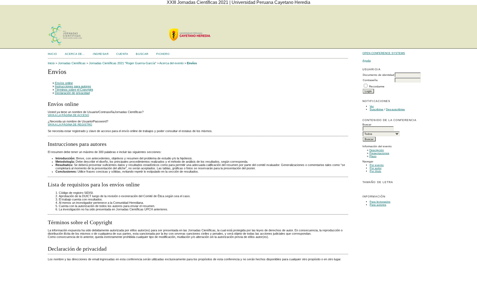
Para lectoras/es (380, 201)
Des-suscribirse (395, 109)
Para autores (378, 204)
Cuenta (122, 53)
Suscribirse (376, 109)
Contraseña (370, 80)
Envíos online (64, 83)
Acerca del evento (171, 63)
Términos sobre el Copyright (74, 89)
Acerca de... (75, 53)
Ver (372, 106)
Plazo (373, 156)
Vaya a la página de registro (70, 124)
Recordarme (377, 86)
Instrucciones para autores (73, 86)
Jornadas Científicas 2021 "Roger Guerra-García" (122, 63)
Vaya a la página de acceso (68, 115)
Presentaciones (379, 153)
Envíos (192, 63)
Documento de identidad (378, 74)
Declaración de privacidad (72, 93)
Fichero (163, 53)
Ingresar (100, 53)
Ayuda (366, 60)
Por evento (377, 165)
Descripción (376, 150)
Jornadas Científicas (72, 63)
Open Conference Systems (383, 53)
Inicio (52, 53)
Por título (375, 171)
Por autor (375, 168)
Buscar (142, 53)
